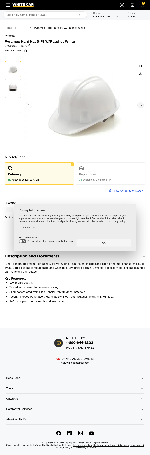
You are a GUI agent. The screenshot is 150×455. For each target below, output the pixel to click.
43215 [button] (36, 179)
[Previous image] (29, 105)
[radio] (39, 173)
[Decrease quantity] (9, 209)
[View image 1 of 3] (13, 69)
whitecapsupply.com (77, 362)
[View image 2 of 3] (13, 87)
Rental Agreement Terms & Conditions (111, 445)
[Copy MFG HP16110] (25, 50)
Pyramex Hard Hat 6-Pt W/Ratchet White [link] (59, 28)
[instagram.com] (80, 433)
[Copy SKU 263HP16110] (30, 46)
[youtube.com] (91, 433)
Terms (76, 445)
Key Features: (15, 279)
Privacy (66, 447)
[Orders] (132, 4)
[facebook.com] (58, 433)
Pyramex (10, 35)
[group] (75, 173)
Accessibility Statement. (86, 447)
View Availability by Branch (128, 190)
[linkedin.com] (69, 433)
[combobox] (38, 15)
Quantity (10, 203)
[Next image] (141, 105)
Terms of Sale (85, 445)
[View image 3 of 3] (13, 105)
